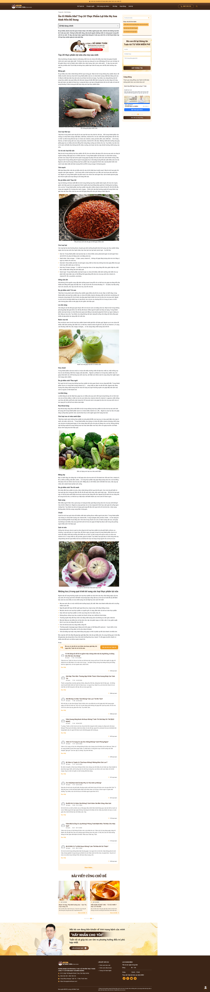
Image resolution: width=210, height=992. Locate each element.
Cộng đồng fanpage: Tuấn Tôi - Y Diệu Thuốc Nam (73, 978)
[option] (73, 898)
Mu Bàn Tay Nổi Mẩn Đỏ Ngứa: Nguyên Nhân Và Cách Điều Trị (72, 905)
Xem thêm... (89, 868)
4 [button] (91, 918)
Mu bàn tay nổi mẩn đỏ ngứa (130, 28)
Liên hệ (130, 6)
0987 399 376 (72, 976)
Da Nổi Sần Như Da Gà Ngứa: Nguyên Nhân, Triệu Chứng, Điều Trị (104, 905)
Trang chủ (60, 12)
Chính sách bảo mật (104, 965)
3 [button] (89, 918)
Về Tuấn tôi (80, 6)
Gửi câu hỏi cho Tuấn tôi (109, 647)
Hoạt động (123, 6)
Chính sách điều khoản (105, 968)
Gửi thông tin (137, 68)
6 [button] (142, 114)
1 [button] (85, 918)
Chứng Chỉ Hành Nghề (105, 970)
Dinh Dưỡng (67, 12)
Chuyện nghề (90, 6)
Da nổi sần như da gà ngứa (130, 31)
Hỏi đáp (115, 6)
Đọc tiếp (63, 667)
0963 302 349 (64, 976)
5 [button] (93, 918)
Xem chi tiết (81, 913)
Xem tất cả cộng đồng (137, 117)
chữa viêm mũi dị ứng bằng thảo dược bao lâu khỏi (136, 24)
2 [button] (87, 918)
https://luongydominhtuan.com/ (68, 981)
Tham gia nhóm (138, 109)
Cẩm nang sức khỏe (103, 6)
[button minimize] (118, 25)
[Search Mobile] (197, 6)
